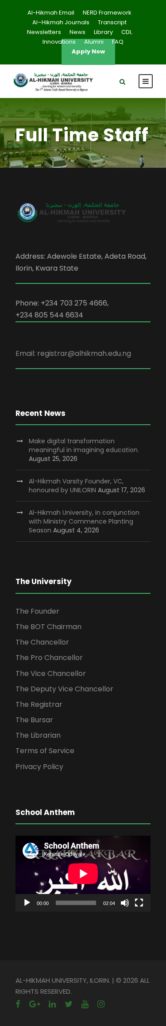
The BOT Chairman (48, 627)
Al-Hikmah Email (50, 12)
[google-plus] (34, 1004)
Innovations (59, 42)
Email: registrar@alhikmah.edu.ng (73, 353)
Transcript (112, 22)
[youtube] (85, 1004)
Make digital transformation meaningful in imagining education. (84, 445)
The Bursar (34, 720)
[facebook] (17, 1004)
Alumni (94, 42)
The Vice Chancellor (50, 673)
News (77, 32)
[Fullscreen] (139, 902)
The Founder (37, 611)
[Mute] (124, 902)
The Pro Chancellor (49, 658)
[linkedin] (52, 1004)
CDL (126, 32)
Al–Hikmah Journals (60, 22)
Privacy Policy (39, 767)
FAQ (118, 42)
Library (103, 32)
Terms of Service (44, 751)
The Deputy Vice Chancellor (64, 689)
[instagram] (100, 1004)
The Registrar (38, 704)
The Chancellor (42, 642)
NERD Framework (107, 12)
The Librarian (38, 735)
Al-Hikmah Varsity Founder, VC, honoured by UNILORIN (76, 485)
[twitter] (69, 1004)
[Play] (27, 902)
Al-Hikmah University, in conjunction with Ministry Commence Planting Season (84, 521)
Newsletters (44, 32)
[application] (83, 874)
